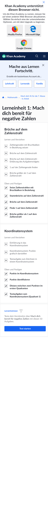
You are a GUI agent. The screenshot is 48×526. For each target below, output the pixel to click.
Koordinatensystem (18, 231)
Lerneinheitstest (11, 311)
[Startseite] (3, 97)
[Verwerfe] (44, 2)
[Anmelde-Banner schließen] (43, 65)
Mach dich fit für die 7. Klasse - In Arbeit (33, 97)
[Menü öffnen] (44, 56)
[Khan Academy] (12, 56)
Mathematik (12, 97)
